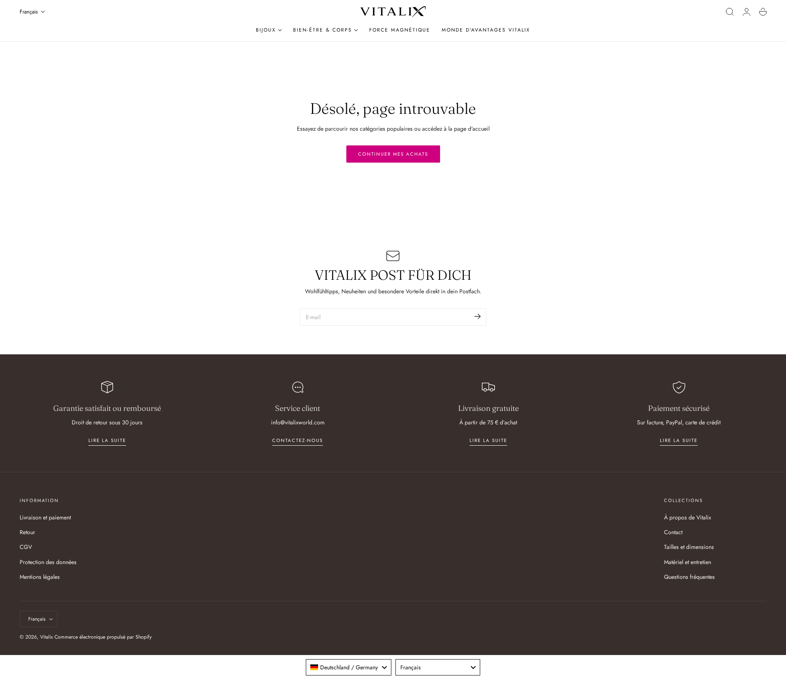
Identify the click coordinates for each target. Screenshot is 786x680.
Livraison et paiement (45, 517)
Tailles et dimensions (689, 547)
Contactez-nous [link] (297, 440)
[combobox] (348, 667)
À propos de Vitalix (687, 517)
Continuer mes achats (393, 154)
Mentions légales (40, 577)
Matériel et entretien (687, 562)
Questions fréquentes (689, 577)
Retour (27, 532)
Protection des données (48, 562)
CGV (26, 547)
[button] (730, 12)
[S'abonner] (477, 316)
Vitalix (46, 637)
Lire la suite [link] (107, 440)
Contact (673, 532)
